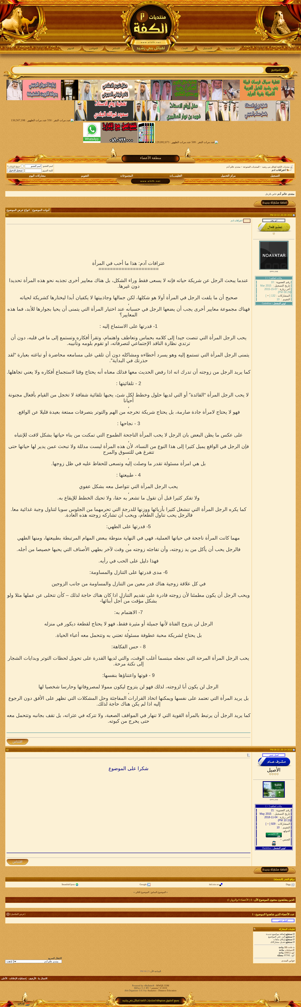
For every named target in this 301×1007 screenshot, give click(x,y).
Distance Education (167, 990)
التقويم (85, 175)
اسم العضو (48, 166)
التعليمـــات (176, 175)
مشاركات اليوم (37, 175)
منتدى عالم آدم (233, 167)
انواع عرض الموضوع (18, 210)
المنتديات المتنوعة (251, 167)
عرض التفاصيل (18, 914)
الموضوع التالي (142, 892)
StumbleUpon (68, 884)
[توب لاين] (23, 1004)
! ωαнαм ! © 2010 (158, 988)
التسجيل (275, 175)
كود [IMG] (289, 952)
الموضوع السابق (158, 892)
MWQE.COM (162, 985)
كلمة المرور (47, 170)
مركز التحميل (228, 175)
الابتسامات (289, 950)
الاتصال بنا (42, 978)
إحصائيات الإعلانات (17, 978)
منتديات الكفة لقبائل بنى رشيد (276, 167)
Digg (288, 884)
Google (143, 884)
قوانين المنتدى (287, 960)
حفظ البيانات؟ (13, 166)
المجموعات (126, 175)
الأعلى (4, 978)
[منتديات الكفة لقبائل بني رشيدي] (151, 27)
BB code (288, 947)
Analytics (151, 990)
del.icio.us (214, 884)
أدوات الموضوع (41, 210)
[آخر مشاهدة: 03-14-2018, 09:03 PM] (283, 920)
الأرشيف (32, 978)
